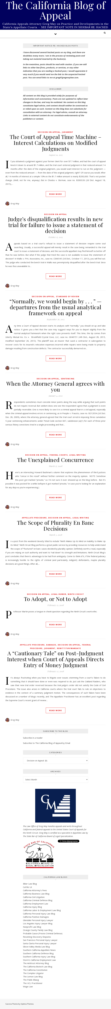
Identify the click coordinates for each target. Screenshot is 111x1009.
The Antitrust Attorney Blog (36, 963)
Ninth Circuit (76, 594)
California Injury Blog (32, 907)
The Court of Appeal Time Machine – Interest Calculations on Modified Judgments (55, 142)
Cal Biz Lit (27, 887)
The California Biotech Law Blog (37, 966)
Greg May (15, 203)
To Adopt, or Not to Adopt (55, 598)
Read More (55, 194)
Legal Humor (58, 594)
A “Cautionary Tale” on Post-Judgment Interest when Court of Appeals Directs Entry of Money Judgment (55, 658)
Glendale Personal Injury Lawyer (38, 920)
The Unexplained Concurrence (55, 459)
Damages (51, 645)
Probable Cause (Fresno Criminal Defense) (42, 933)
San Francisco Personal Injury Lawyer (40, 940)
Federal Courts (59, 455)
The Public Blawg (31, 979)
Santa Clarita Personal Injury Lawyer (40, 943)
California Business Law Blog (36, 893)
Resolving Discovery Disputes (37, 936)
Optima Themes (27, 1004)
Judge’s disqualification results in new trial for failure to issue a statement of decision (55, 224)
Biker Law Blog (30, 883)
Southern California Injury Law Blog (39, 956)
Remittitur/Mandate (69, 648)
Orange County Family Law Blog (38, 930)
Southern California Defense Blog (38, 953)
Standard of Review (67, 296)
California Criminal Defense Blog (37, 900)
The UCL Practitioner (33, 983)
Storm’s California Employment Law (39, 960)
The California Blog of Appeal (55, 10)
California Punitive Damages (36, 916)
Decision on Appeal (49, 132)
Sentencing (67, 379)
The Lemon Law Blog (33, 976)
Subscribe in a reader (33, 737)
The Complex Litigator (33, 973)
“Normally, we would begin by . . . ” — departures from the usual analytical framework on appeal (55, 307)
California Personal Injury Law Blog (39, 913)
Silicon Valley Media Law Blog (36, 946)
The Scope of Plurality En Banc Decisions (55, 525)
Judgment (67, 132)
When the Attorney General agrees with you (55, 386)
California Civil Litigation (34, 897)
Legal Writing (77, 455)
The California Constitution (35, 970)
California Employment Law (35, 903)
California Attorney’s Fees (35, 890)
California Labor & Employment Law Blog (42, 910)
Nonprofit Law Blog (32, 926)
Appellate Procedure (34, 518)
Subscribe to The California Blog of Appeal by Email (46, 743)
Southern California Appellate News (39, 950)
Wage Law (28, 986)
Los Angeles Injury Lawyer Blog (37, 923)
